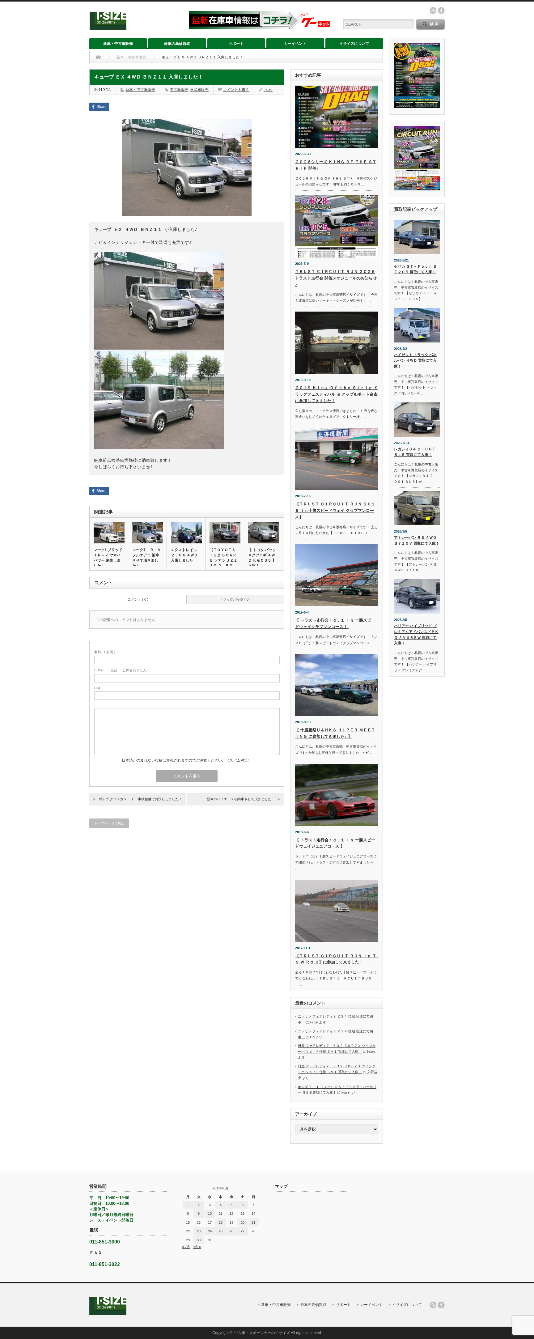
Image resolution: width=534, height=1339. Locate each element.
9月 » (197, 1247)
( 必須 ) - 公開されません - (121, 670)
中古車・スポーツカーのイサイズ (262, 1333)
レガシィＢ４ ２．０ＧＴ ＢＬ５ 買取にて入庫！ (415, 452)
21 (253, 1222)
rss (433, 10)
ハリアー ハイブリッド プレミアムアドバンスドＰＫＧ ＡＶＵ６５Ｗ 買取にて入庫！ (416, 634)
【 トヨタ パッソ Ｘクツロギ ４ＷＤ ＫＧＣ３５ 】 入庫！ (262, 558)
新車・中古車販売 (118, 43)
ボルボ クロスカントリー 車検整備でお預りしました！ (140, 799)
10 (210, 1213)
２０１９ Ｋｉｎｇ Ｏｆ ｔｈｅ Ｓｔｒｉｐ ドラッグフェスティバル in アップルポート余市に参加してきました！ (336, 394)
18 (220, 1222)
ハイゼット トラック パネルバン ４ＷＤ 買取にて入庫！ (415, 360)
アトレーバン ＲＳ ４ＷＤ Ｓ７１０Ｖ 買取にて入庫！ (416, 540)
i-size (268, 89)
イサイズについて (354, 43)
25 (220, 1231)
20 (242, 1222)
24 (210, 1231)
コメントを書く (236, 89)
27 (242, 1231)
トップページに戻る (109, 823)
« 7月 (186, 1247)
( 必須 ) (104, 652)
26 (231, 1231)
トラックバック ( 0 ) (235, 599)
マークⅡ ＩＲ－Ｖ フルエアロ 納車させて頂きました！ (146, 558)
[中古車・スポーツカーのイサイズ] (135, 27)
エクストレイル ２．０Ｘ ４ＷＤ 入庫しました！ (184, 555)
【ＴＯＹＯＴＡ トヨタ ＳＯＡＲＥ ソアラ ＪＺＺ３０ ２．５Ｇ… (223, 558)
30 (199, 1240)
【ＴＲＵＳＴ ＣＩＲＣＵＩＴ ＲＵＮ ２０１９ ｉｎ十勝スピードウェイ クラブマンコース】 (335, 510)
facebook (441, 10)
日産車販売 (199, 89)
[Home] (98, 57)
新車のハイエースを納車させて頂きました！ (241, 799)
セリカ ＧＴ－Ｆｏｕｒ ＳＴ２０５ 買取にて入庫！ (415, 269)
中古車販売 (179, 89)
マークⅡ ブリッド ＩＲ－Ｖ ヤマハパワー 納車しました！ (108, 558)
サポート (236, 43)
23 (199, 1231)
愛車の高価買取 (177, 43)
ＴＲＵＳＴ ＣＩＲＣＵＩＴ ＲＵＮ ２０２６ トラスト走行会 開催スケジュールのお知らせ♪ (336, 278)
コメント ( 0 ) (138, 599)
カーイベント (295, 43)
